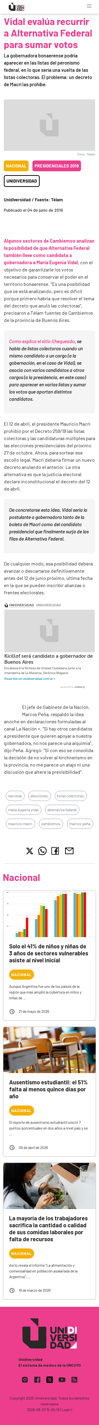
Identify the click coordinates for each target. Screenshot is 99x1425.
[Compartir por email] (69, 850)
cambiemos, (51, 823)
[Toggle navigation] (89, 6)
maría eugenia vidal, (23, 809)
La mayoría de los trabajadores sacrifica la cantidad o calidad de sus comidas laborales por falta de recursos (48, 1228)
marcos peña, (80, 823)
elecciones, (40, 795)
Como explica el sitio (42, 341)
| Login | (66, 1409)
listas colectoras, (71, 795)
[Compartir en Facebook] (56, 851)
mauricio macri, (20, 823)
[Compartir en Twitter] (30, 851)
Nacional (16, 165)
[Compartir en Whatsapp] (42, 851)
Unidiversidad (21, 181)
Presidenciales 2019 (57, 165)
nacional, (15, 795)
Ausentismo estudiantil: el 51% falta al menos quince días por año (48, 1089)
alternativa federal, (62, 809)
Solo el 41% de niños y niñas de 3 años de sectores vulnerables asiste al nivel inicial (48, 953)
